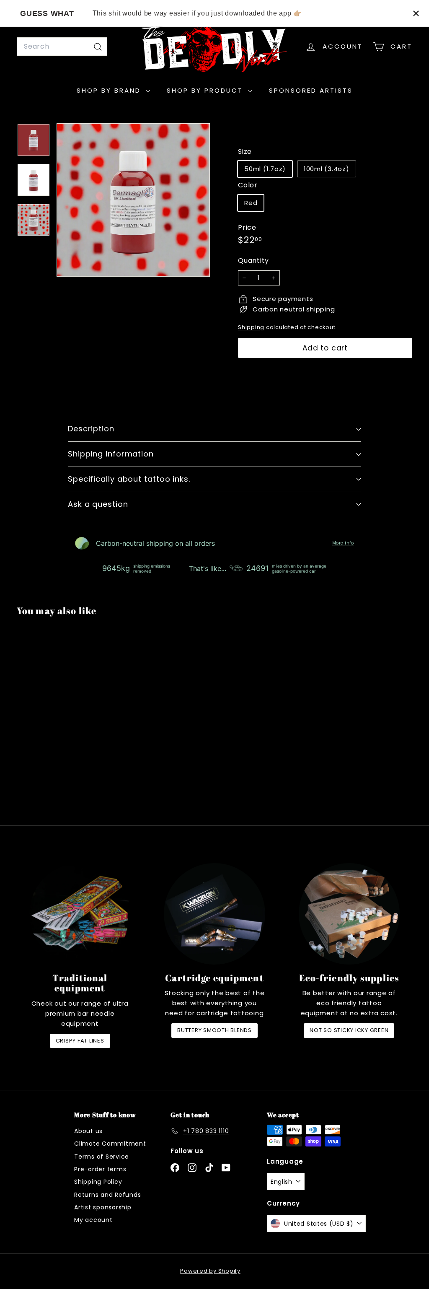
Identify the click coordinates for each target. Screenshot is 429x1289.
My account (93, 1220)
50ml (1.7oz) (265, 168)
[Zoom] (133, 200)
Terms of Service (101, 1156)
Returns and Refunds (107, 1194)
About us (88, 1131)
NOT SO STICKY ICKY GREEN (349, 1030)
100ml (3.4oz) (326, 168)
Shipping (251, 327)
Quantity (253, 260)
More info (343, 543)
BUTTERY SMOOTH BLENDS (214, 1030)
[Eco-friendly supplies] (349, 913)
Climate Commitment (110, 1143)
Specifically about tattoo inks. (129, 479)
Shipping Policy (98, 1181)
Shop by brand (110, 90)
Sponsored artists (311, 90)
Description (91, 428)
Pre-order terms (100, 1169)
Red (250, 202)
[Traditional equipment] (79, 913)
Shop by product (206, 90)
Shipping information (111, 454)
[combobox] (62, 46)
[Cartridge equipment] (214, 913)
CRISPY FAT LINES (80, 1041)
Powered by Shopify (210, 1271)
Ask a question (98, 504)
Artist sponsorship (103, 1207)
